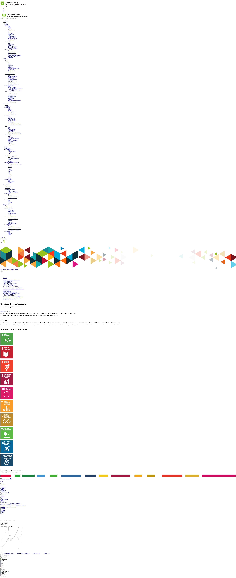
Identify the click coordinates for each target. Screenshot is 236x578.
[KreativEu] (2, 510)
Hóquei (9, 215)
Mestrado (9, 66)
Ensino (4, 58)
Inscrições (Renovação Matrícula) (14, 100)
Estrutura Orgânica (36, 553)
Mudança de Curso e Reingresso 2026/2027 (11, 293)
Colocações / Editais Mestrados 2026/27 (10, 286)
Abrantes (9, 234)
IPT (1, 18)
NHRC (9, 175)
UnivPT (4, 22)
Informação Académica (9, 91)
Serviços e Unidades (9, 49)
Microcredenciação (11, 70)
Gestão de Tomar (11, 45)
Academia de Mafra (12, 77)
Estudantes (7, 107)
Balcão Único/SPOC (12, 102)
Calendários (10, 95)
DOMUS (9, 169)
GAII (9, 153)
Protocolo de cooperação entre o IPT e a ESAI (12, 297)
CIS (8, 168)
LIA (9, 154)
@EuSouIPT (7, 134)
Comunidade (5, 103)
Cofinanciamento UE (12, 40)
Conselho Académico (12, 37)
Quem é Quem (46, 553)
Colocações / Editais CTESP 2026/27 (10, 285)
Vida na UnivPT (6, 204)
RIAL (9, 203)
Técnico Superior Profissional (13, 68)
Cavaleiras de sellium (12, 213)
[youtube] (6, 555)
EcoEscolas (10, 142)
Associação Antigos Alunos (13, 230)
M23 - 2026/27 (6, 290)
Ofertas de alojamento (12, 223)
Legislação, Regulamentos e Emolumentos (11, 280)
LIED (9, 172)
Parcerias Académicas (9, 85)
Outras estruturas (8, 179)
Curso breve (10, 71)
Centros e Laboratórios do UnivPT (12, 162)
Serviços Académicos (12, 53)
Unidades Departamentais (13, 48)
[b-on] (1, 513)
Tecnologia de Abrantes (12, 46)
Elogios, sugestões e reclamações (9, 298)
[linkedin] (8, 555)
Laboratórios (10, 57)
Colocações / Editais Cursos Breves (10, 292)
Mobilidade (7, 193)
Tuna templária (11, 211)
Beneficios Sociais (11, 130)
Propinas (9, 101)
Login (4, 9)
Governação (7, 30)
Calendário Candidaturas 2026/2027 (10, 283)
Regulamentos (10, 97)
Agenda (9, 479)
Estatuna (9, 212)
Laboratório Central (9, 149)
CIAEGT (10, 167)
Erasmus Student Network (13, 192)
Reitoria (9, 35)
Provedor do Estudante (12, 38)
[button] (0, 576)
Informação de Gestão (12, 39)
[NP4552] (2, 508)
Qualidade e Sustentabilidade (13, 138)
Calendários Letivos (7, 282)
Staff (6, 126)
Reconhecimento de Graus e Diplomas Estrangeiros (13, 296)
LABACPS (10, 170)
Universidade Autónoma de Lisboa (14, 90)
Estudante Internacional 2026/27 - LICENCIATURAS (13, 289)
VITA (9, 177)
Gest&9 (9, 178)
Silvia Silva (2, 311)
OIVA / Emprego (11, 143)
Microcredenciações (7, 291)
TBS (9, 183)
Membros (5, 278)
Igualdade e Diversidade (12, 140)
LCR (9, 171)
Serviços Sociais (11, 98)
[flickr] (11, 555)
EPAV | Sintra (10, 80)
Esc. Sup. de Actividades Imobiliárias (15, 88)
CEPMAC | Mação (11, 82)
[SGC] (1, 509)
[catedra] (2, 512)
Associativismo (8, 224)
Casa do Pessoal (11, 122)
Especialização (11, 72)
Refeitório (10, 220)
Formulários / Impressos (7, 281)
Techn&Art (10, 161)
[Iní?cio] (13, 6)
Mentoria (9, 139)
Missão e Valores (11, 29)
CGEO (9, 159)
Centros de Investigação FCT (11, 156)
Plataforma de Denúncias (9, 553)
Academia (10, 182)
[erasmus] (2, 511)
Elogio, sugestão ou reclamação (23, 553)
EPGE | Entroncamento (12, 81)
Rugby (9, 214)
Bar (8, 221)
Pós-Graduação (11, 69)
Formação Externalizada (10, 74)
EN (3, 11)
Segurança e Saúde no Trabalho (14, 123)
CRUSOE (10, 202)
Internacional (5, 184)
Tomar (9, 235)
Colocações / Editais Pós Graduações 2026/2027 (12, 287)
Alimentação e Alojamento (10, 216)
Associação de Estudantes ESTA (14, 229)
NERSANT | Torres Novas (13, 84)
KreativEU (7, 188)
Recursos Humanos (11, 54)
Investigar (10, 121)
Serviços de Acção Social (13, 56)
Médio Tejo (7, 231)
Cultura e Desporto (9, 208)
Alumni (9, 144)
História (6, 25)
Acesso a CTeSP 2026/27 (8, 284)
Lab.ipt (9, 152)
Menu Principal (3, 238)
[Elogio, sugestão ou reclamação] (3, 502)
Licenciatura (10, 65)
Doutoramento (10, 67)
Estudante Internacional (10, 189)
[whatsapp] (13, 555)
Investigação (5, 146)
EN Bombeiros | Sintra (12, 79)
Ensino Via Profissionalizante (8, 295)
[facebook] (1, 555)
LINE (9, 173)
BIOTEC (9, 165)
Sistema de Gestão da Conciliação (14, 125)
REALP (7, 199)
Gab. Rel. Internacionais (12, 198)
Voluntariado (10, 141)
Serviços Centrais (11, 118)
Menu (6, 23)
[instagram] (4, 555)
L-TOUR (10, 174)
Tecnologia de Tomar (12, 47)
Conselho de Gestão (12, 36)
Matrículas (10, 99)
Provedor (9, 110)
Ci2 (8, 160)
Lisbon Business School (12, 89)
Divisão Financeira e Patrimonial (14, 55)
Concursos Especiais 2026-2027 (9, 294)
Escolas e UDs (8, 41)
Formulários (2, 483)
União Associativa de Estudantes (14, 227)
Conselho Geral (11, 34)
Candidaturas (5, 20)
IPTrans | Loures (11, 78)
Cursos (6, 61)
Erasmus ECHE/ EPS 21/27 (13, 196)
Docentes (7, 115)
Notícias (3, 479)
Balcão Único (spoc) (12, 113)
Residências (10, 222)
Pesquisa (3, 237)
